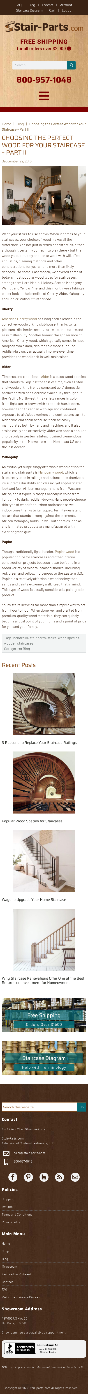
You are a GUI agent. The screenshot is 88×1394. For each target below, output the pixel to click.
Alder (45, 376)
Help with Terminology (44, 1067)
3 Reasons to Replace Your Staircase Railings (39, 742)
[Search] (71, 65)
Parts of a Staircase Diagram (21, 1297)
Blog (31, 5)
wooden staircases (18, 643)
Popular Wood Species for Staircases (32, 821)
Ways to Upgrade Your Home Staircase (34, 899)
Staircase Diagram (29, 10)
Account (66, 5)
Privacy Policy (11, 1222)
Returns (7, 1207)
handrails (20, 638)
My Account (9, 1266)
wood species (68, 638)
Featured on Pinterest (16, 1274)
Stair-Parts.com (13, 1138)
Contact (47, 5)
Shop (5, 1251)
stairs (51, 638)
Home (6, 1243)
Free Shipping (44, 1015)
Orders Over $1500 (44, 1024)
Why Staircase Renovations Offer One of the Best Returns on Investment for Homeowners (43, 980)
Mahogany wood (50, 472)
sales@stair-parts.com (29, 1153)
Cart (52, 10)
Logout (67, 10)
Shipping (8, 1199)
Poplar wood (64, 551)
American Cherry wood (19, 319)
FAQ (19, 5)
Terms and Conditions (17, 1214)
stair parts (38, 638)
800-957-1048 (22, 1161)
